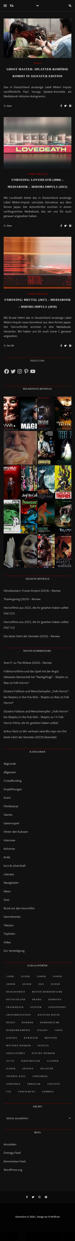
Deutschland (15, 999)
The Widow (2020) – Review (34, 662)
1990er (57, 976)
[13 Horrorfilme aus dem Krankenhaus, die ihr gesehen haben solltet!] (54, 413)
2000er (10, 984)
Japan (58, 1030)
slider (11, 1068)
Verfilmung (26, 1092)
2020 (41, 984)
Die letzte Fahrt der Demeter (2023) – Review (32, 636)
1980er (41, 976)
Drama (37, 999)
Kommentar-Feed (14, 1161)
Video (7, 942)
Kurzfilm (31, 1038)
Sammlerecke (37, 174)
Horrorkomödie (18, 1030)
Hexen (10, 1022)
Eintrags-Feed (12, 1153)
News (38, 63)
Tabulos (8, 925)
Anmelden (10, 1144)
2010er (26, 984)
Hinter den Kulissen (16, 831)
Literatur (9, 874)
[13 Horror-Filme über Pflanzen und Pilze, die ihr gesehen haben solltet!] (54, 482)
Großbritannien (18, 1015)
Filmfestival (11, 806)
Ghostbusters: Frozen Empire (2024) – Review (32, 590)
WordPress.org (13, 1170)
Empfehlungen (13, 789)
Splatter (46, 1068)
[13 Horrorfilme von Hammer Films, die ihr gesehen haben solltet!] (20, 516)
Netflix (43, 1045)
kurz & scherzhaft (14, 865)
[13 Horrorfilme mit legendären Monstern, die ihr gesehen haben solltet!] (54, 516)
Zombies (48, 1092)
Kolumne (9, 848)
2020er (55, 984)
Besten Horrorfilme (47, 992)
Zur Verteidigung (14, 950)
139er (10, 976)
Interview (9, 840)
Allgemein (10, 772)
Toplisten (9, 933)
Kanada (11, 1038)
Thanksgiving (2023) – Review (22, 599)
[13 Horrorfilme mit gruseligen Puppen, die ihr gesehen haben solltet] (20, 413)
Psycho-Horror (43, 1053)
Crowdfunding (12, 780)
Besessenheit (15, 992)
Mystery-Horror (18, 1045)
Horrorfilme (50, 1022)
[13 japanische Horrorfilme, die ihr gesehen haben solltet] (54, 551)
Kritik (7, 857)
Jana (9, 105)
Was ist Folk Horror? (16, 683)
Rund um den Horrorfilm (19, 908)
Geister (36, 1007)
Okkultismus (15, 1053)
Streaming (40, 1076)
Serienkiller (30, 1061)
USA (8, 1092)
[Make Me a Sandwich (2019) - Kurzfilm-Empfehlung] (20, 448)
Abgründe (10, 763)
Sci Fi (10, 1061)
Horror (27, 1022)
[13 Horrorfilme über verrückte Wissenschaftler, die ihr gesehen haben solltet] (54, 448)
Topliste (53, 1084)
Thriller (34, 1084)
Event (7, 797)
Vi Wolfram (54, 1216)
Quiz (6, 899)
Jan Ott (10, 345)
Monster (51, 1038)
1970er (25, 976)
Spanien (27, 1068)
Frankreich (15, 1007)
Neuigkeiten (11, 882)
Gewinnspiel (11, 823)
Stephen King (16, 1076)
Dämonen (55, 999)
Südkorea (13, 1084)
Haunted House (49, 1015)
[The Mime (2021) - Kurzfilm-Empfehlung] (20, 551)
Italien (42, 1030)
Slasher (53, 1061)
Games (8, 814)
